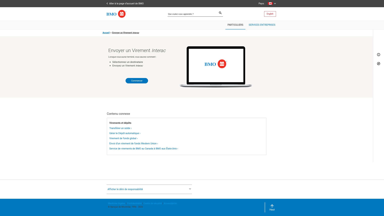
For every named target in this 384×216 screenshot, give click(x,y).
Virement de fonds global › (123, 138)
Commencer (136, 80)
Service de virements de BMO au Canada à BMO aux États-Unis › (143, 148)
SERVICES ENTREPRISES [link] (262, 25)
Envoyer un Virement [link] (125, 32)
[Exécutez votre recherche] (218, 13)
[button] (271, 3)
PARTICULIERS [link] (235, 25)
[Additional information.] (378, 55)
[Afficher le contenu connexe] (378, 64)
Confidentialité (134, 203)
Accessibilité (170, 203)
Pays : (262, 3)
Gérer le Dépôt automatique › (124, 133)
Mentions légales (116, 203)
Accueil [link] (106, 32)
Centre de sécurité (153, 203)
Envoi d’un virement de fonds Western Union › (133, 143)
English (270, 13)
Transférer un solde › (120, 128)
